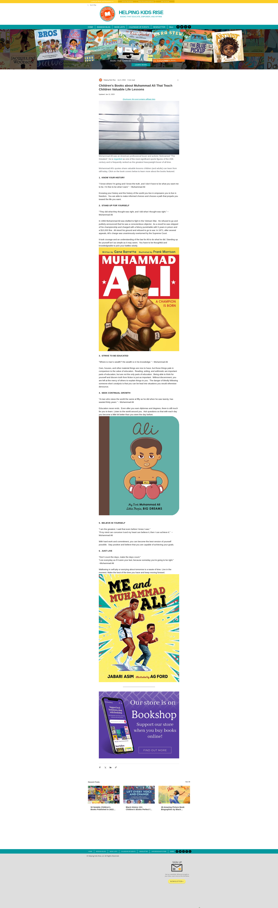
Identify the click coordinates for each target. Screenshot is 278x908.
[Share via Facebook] (100, 767)
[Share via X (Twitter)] (105, 767)
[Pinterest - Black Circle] (189, 26)
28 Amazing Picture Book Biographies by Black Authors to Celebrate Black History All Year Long (173, 808)
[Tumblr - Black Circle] (190, 851)
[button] (119, 27)
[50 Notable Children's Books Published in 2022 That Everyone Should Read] (104, 794)
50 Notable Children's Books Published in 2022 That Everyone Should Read (104, 808)
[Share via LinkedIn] (110, 767)
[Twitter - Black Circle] (181, 26)
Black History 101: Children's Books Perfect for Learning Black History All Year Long (139, 808)
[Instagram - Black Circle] (185, 26)
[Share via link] (116, 767)
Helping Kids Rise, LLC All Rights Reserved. (103, 856)
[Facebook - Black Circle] (178, 26)
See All (187, 782)
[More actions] (178, 80)
